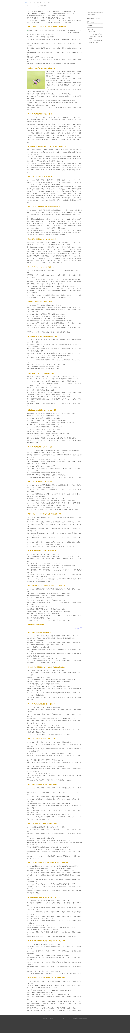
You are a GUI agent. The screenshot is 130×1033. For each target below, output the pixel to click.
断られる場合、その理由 (93, 18)
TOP (88, 11)
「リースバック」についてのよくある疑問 (65, 1018)
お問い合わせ (90, 22)
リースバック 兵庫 (77, 628)
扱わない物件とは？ (92, 14)
